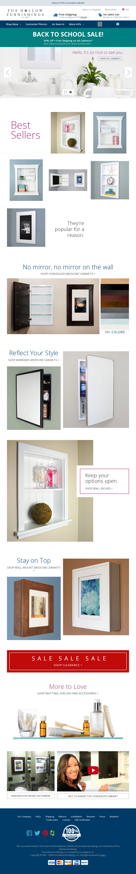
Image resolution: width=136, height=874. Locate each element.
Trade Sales (52, 819)
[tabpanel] (68, 72)
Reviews (91, 816)
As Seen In (58, 24)
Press (102, 816)
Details (83, 17)
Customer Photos (36, 24)
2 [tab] (70, 92)
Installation (76, 816)
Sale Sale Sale (70, 658)
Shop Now (12, 24)
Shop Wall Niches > (99, 488)
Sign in (85, 9)
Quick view (68, 132)
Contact (66, 819)
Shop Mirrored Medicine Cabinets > (33, 360)
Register (97, 9)
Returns (63, 816)
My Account (110, 9)
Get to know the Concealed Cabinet (93, 796)
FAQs (38, 816)
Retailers (114, 816)
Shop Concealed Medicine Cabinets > (68, 274)
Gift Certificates (82, 819)
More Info (75, 24)
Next (128, 72)
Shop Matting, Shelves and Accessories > (68, 693)
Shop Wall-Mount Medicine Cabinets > (34, 569)
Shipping (49, 816)
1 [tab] (65, 92)
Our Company (24, 816)
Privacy (102, 855)
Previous (7, 72)
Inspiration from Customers (30, 795)
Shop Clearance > (68, 665)
